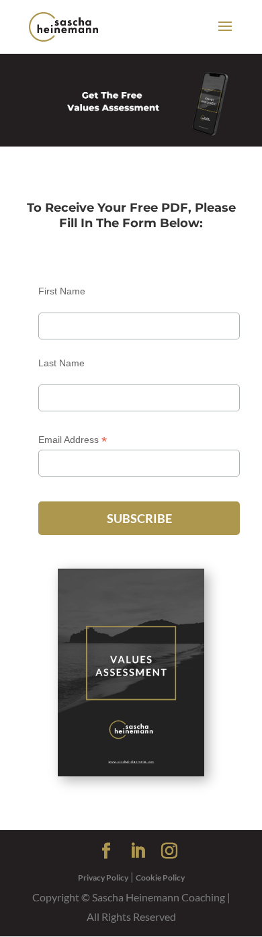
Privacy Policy (103, 877)
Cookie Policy (160, 877)
